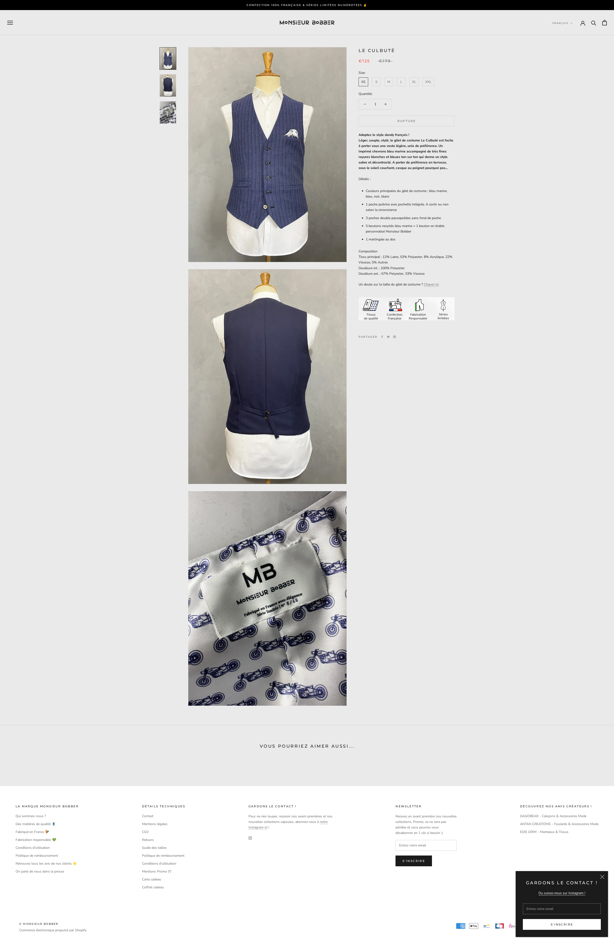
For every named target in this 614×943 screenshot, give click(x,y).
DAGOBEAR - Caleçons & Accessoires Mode (553, 816)
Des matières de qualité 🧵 (36, 824)
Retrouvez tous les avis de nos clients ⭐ (46, 863)
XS (363, 82)
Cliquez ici (431, 284)
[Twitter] (388, 336)
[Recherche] (593, 22)
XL (414, 82)
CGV (145, 832)
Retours (148, 840)
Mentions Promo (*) (156, 871)
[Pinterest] (394, 336)
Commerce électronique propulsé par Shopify (53, 930)
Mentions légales (154, 824)
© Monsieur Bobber (38, 924)
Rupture (406, 121)
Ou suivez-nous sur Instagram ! (561, 893)
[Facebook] (382, 336)
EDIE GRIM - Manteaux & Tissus (544, 832)
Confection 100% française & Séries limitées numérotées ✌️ (307, 5)
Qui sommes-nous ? (31, 816)
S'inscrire (562, 924)
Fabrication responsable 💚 (36, 840)
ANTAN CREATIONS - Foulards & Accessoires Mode (559, 824)
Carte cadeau (151, 879)
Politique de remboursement (37, 855)
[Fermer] (602, 877)
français (560, 23)
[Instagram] (250, 837)
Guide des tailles (154, 847)
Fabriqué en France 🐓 (32, 832)
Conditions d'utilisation (33, 847)
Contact (148, 816)
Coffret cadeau (153, 887)
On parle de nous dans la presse (40, 871)
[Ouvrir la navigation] (10, 23)
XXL (428, 82)
